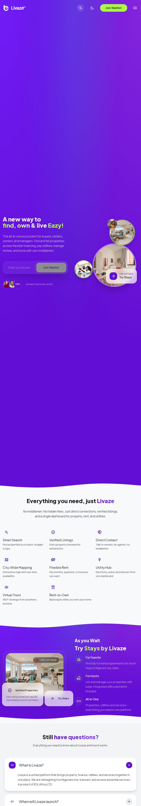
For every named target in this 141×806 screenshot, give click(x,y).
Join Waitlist (114, 8)
